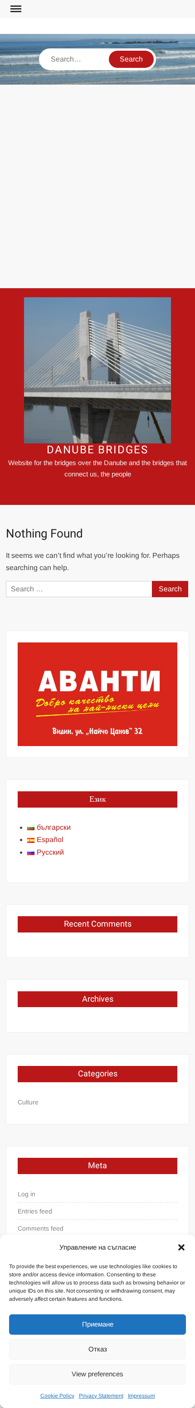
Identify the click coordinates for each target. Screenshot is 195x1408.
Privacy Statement (101, 1396)
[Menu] (15, 9)
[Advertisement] (97, 186)
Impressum (141, 1396)
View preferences (97, 1374)
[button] (181, 1247)
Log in (26, 1194)
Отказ (97, 1349)
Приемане (97, 1324)
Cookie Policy (57, 1396)
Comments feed (40, 1228)
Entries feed (35, 1211)
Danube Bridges (97, 450)
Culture (28, 1102)
